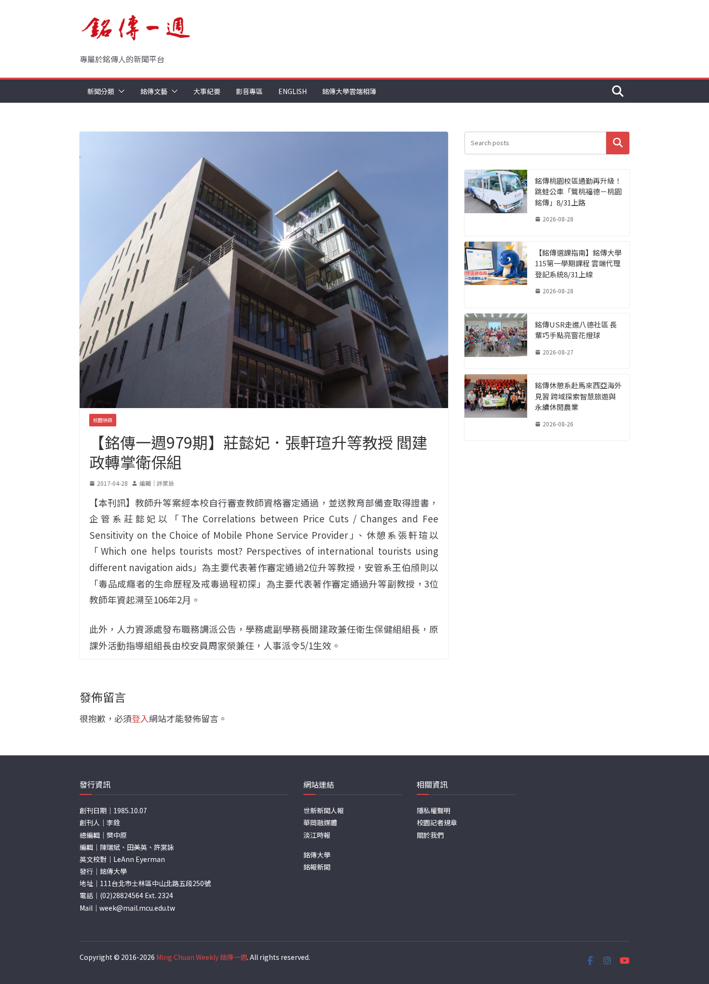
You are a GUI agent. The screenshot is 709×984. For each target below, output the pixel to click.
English (292, 91)
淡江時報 (316, 835)
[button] (119, 91)
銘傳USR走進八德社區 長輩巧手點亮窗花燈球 (576, 330)
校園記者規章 (437, 822)
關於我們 (430, 835)
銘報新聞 (316, 867)
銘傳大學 (316, 855)
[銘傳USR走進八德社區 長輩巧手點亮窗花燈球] (495, 341)
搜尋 (618, 143)
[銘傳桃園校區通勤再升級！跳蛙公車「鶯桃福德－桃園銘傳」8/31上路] (495, 203)
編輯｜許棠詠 (156, 483)
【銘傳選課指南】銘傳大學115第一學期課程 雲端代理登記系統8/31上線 (578, 263)
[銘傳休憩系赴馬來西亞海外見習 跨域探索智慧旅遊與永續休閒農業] (495, 407)
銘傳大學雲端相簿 (349, 91)
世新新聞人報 (323, 810)
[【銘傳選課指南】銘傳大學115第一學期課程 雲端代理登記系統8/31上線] (495, 275)
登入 (140, 718)
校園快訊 (102, 420)
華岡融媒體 (320, 822)
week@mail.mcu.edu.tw (137, 908)
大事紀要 (206, 91)
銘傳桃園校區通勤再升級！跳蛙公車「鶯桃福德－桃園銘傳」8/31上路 (578, 191)
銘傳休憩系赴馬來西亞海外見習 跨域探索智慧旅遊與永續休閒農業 (578, 396)
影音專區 (249, 91)
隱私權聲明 (433, 810)
